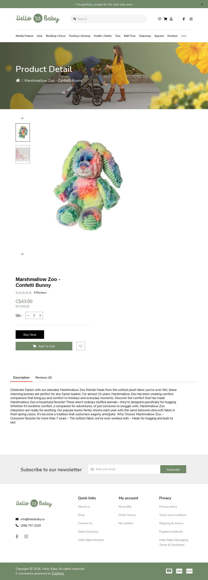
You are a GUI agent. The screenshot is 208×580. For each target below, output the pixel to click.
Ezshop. (58, 573)
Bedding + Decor (56, 36)
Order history (127, 515)
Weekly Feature (24, 36)
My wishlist (126, 523)
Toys (117, 36)
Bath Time (130, 36)
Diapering (145, 36)
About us (84, 507)
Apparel (159, 36)
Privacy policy (168, 507)
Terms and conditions (173, 515)
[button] (23, 132)
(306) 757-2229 (31, 525)
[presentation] (23, 118)
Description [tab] (21, 378)
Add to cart (46, 346)
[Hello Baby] (38, 26)
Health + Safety (103, 36)
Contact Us (85, 523)
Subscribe (173, 470)
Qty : (19, 315)
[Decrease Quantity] (28, 315)
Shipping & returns (171, 523)
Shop (81, 515)
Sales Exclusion (88, 532)
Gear (39, 36)
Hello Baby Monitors (91, 540)
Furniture (173, 36)
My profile (125, 507)
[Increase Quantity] (40, 315)
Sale (183, 36)
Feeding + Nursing (79, 36)
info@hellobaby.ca (32, 519)
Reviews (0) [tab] (43, 378)
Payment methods (171, 532)
